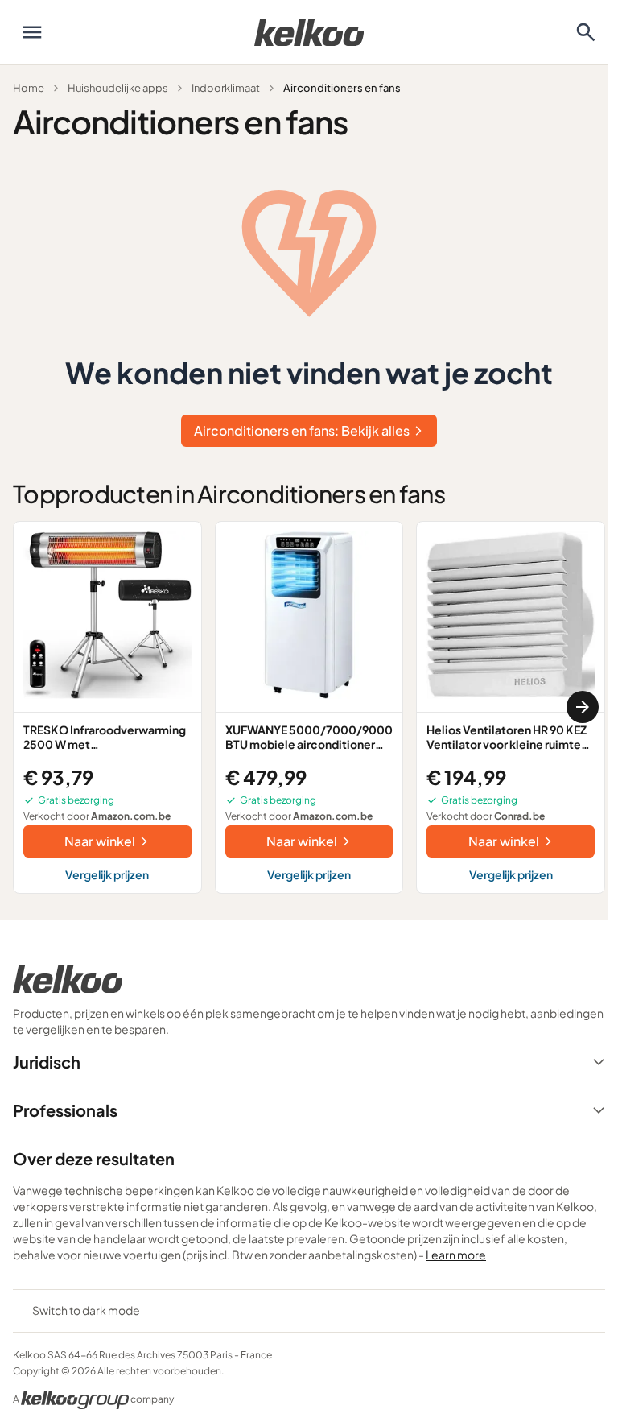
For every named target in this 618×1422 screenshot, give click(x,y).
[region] (309, 707)
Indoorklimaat (226, 87)
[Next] (582, 707)
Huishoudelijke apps (118, 87)
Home (28, 87)
